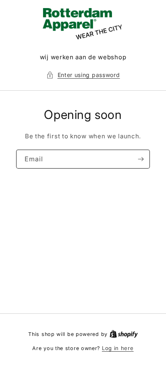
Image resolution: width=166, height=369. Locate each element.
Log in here (118, 348)
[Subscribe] (140, 159)
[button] (83, 75)
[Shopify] (124, 334)
